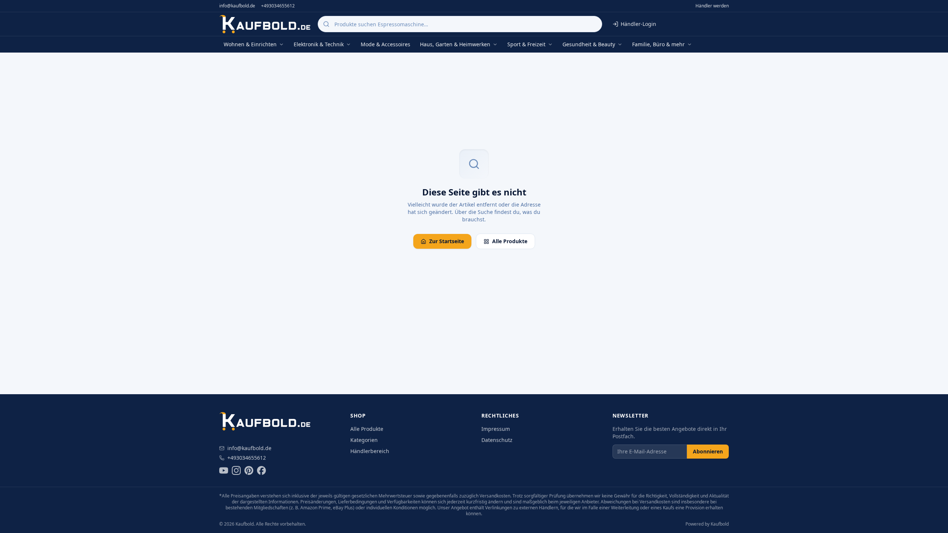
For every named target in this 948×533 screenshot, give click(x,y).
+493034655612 (278, 6)
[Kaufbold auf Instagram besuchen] (236, 470)
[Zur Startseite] (265, 24)
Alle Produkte (509, 241)
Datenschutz (497, 439)
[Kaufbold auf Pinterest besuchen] (248, 470)
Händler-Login (638, 23)
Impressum (495, 428)
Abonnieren (708, 451)
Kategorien (364, 439)
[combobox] (460, 24)
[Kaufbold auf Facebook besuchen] (261, 470)
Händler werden (712, 6)
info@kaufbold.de (237, 6)
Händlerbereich (369, 451)
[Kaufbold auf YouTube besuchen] (223, 470)
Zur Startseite (446, 241)
